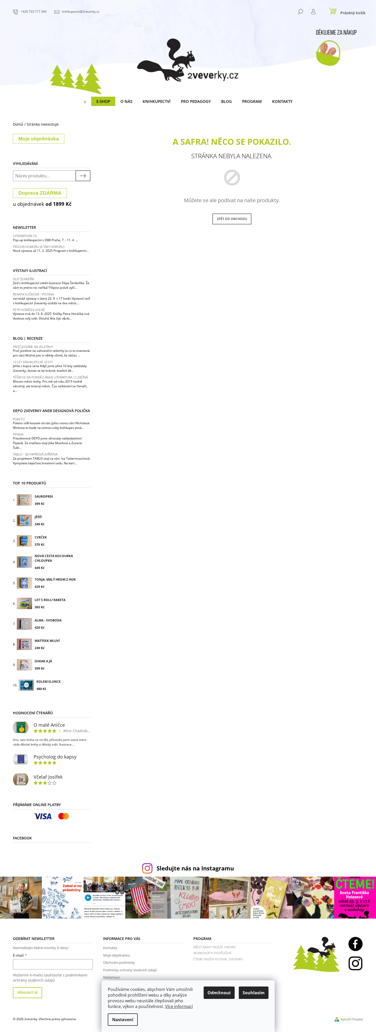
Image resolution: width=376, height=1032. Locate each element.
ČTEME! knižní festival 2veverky (218, 959)
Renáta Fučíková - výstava (33, 294)
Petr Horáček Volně (29, 310)
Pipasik (18, 434)
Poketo (19, 419)
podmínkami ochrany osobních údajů (50, 978)
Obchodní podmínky (119, 962)
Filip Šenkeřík (23, 279)
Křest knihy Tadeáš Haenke (214, 947)
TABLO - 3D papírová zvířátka (35, 454)
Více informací (179, 1006)
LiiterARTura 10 (25, 236)
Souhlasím (254, 993)
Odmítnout (219, 993)
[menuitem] (85, 101)
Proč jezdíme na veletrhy (33, 346)
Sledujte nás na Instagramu (195, 868)
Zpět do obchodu (232, 219)
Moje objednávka (116, 955)
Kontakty (110, 947)
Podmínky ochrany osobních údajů (130, 970)
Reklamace (111, 977)
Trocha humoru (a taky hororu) (38, 246)
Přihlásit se (27, 992)
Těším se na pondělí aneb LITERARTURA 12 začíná (50, 377)
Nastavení (122, 1019)
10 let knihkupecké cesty (33, 362)
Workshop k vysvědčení (212, 953)
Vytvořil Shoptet (352, 1019)
